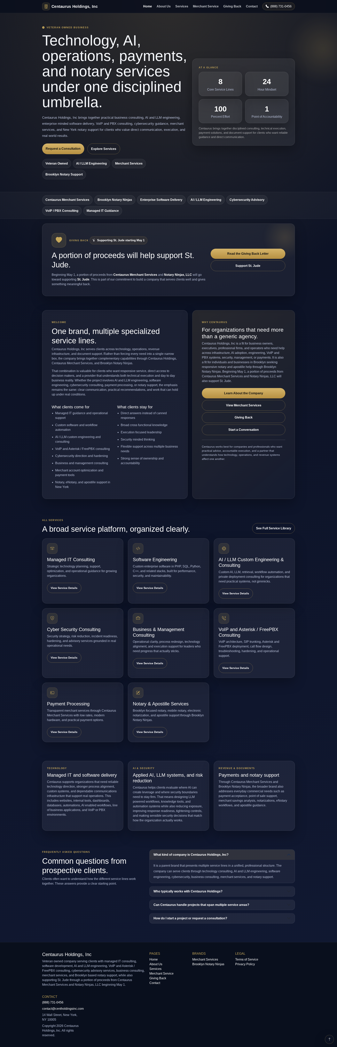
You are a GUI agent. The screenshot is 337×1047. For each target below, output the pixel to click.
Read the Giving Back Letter (248, 253)
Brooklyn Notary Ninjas (115, 199)
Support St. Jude (247, 265)
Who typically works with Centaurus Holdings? (188, 891)
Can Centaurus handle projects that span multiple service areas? (201, 904)
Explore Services (103, 148)
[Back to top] (329, 1039)
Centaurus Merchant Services (67, 199)
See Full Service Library (273, 528)
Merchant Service (206, 6)
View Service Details (64, 587)
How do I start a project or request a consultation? (190, 918)
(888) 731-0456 (281, 6)
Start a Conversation (243, 429)
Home (147, 6)
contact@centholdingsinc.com (63, 1008)
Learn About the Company (243, 393)
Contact (252, 6)
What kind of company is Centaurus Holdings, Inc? (191, 854)
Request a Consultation (63, 148)
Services (181, 6)
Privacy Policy (245, 964)
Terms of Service (246, 959)
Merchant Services (205, 959)
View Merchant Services (243, 405)
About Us (164, 6)
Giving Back (232, 6)
